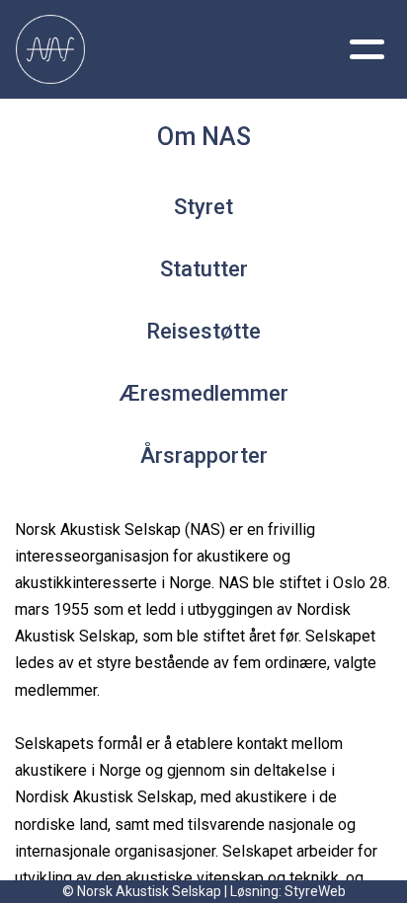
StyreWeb (315, 891)
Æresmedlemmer (204, 393)
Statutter (204, 269)
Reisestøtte (203, 331)
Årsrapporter (204, 455)
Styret (203, 206)
